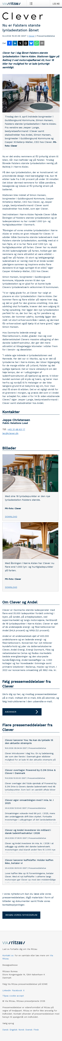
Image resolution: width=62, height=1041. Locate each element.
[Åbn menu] (32, 3)
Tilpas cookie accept (13, 995)
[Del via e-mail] (42, 43)
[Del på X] (20, 43)
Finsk (36, 1029)
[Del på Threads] (25, 43)
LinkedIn (6, 990)
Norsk (21, 1029)
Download (11, 516)
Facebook (17, 990)
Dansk (5, 1029)
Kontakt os (8, 955)
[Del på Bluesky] (31, 43)
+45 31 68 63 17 (16, 429)
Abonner (10, 711)
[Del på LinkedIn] (14, 43)
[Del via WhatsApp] (36, 43)
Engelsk (13, 1029)
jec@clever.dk (10, 433)
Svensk (28, 1029)
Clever (31, 36)
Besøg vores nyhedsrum (21, 914)
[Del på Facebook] (9, 43)
